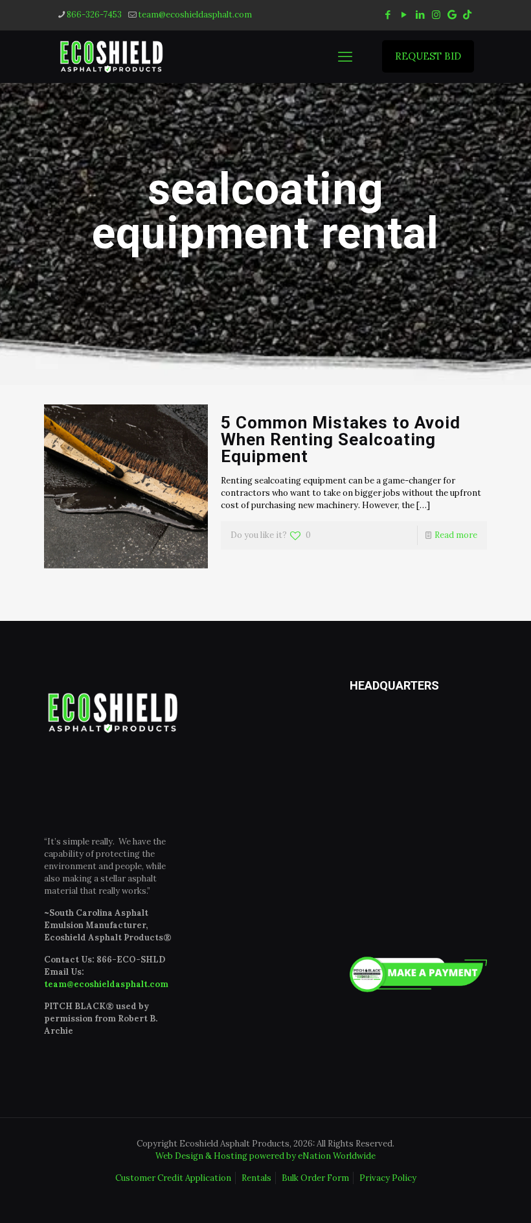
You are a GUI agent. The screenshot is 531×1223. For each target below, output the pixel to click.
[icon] (452, 14)
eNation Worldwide (337, 1155)
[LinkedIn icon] (420, 14)
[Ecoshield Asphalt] (111, 56)
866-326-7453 (94, 14)
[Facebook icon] (387, 14)
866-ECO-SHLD (130, 959)
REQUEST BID (428, 56)
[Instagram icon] (436, 14)
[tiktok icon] (467, 14)
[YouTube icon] (404, 14)
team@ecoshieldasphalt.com (195, 14)
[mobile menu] (345, 56)
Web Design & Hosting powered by (226, 1155)
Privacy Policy (387, 1177)
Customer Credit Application (173, 1177)
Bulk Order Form (315, 1177)
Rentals (256, 1177)
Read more (456, 535)
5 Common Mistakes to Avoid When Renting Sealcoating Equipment (340, 439)
